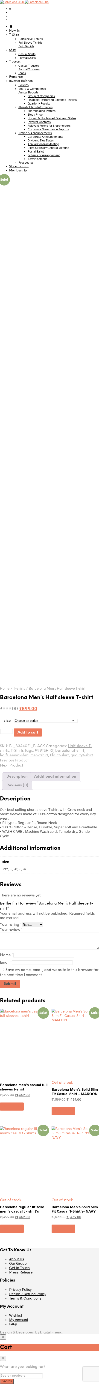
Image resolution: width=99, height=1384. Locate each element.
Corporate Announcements (45, 136)
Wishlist (15, 1315)
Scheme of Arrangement (44, 155)
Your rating (11, 925)
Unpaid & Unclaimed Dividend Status (52, 118)
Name (6, 955)
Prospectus (25, 162)
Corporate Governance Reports (48, 129)
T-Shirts (14, 34)
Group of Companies (41, 96)
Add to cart (27, 732)
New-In (14, 30)
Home (4, 689)
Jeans (22, 73)
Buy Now (12, 1106)
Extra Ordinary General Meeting (48, 148)
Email (6, 963)
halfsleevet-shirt (14, 755)
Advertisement (37, 159)
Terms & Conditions (25, 1298)
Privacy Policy (20, 1289)
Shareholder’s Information (35, 107)
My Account (18, 1319)
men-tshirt (39, 755)
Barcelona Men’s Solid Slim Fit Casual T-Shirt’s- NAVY (75, 1208)
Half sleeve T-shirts (30, 39)
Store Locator (19, 166)
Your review (11, 930)
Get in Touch (19, 1267)
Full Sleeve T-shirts (30, 42)
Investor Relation (21, 81)
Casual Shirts (26, 54)
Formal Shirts (27, 58)
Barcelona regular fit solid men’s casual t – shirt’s (22, 1208)
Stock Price (35, 114)
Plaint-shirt (59, 755)
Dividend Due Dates (41, 140)
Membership (18, 170)
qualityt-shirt (82, 755)
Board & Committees (32, 88)
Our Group (18, 1263)
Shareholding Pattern (41, 111)
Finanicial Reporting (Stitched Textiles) (53, 100)
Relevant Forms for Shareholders (49, 125)
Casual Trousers (28, 65)
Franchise (16, 76)
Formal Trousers (29, 69)
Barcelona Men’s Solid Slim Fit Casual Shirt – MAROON (75, 1091)
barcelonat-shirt (69, 751)
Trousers (14, 61)
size (7, 721)
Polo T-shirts (26, 46)
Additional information (55, 777)
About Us (16, 1259)
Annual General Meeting (43, 144)
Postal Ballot (36, 151)
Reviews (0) (17, 785)
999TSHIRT (44, 751)
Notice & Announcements (35, 133)
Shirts (12, 50)
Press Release (21, 1272)
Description (17, 777)
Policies (23, 85)
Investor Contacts (39, 122)
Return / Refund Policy (27, 1293)
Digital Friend (51, 1332)
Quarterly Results (39, 103)
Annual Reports (28, 92)
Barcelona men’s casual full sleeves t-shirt (23, 1086)
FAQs (13, 1324)
